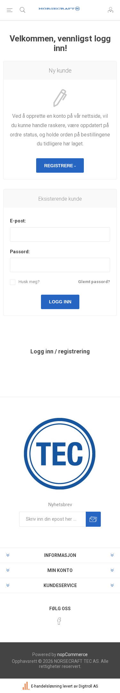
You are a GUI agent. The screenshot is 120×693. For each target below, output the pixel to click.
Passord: (20, 252)
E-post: (18, 221)
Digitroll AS (88, 686)
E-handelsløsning (46, 686)
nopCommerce (72, 654)
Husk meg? (29, 281)
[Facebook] (59, 621)
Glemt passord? (94, 281)
